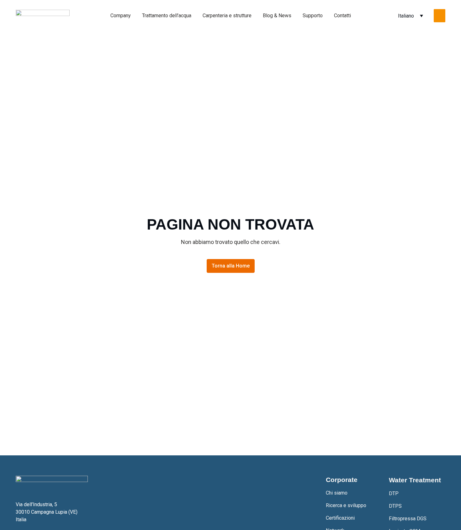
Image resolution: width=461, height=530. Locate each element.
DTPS (395, 506)
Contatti (342, 16)
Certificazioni (340, 518)
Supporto (313, 16)
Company (120, 16)
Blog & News (277, 16)
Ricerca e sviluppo (346, 505)
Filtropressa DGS (408, 519)
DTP (394, 493)
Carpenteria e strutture (227, 16)
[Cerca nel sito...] (439, 15)
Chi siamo (336, 493)
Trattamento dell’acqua (166, 16)
